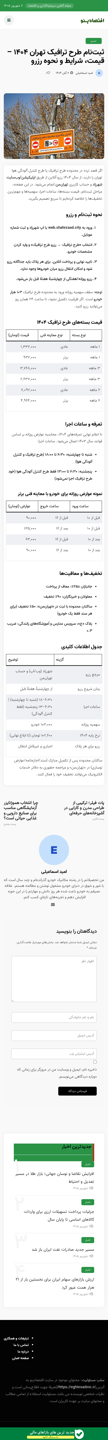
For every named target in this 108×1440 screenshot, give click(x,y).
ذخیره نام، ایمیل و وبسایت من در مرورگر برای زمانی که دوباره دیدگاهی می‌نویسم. (57, 1073)
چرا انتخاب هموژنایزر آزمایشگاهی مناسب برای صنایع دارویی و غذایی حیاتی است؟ (21, 813)
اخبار (87, 1164)
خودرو (94, 41)
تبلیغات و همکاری (16, 1338)
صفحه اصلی (20, 1358)
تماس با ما (21, 1345)
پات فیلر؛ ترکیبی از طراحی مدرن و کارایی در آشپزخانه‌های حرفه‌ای (84, 810)
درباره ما (23, 1352)
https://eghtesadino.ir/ (76, 1387)
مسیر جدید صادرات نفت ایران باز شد (63, 1249)
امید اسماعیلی (84, 73)
